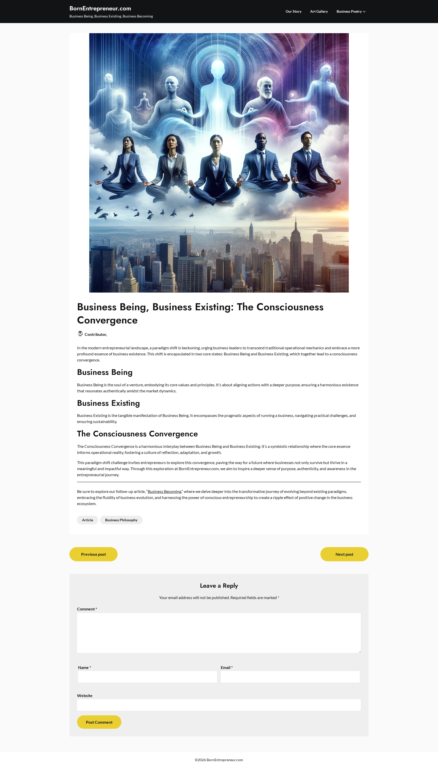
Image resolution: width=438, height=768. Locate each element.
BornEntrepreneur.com (100, 8)
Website (85, 695)
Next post (344, 554)
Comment (87, 608)
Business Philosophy (121, 520)
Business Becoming (164, 491)
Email (227, 667)
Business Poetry (349, 11)
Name (84, 667)
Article (87, 520)
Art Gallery (319, 11)
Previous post (93, 554)
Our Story (293, 11)
